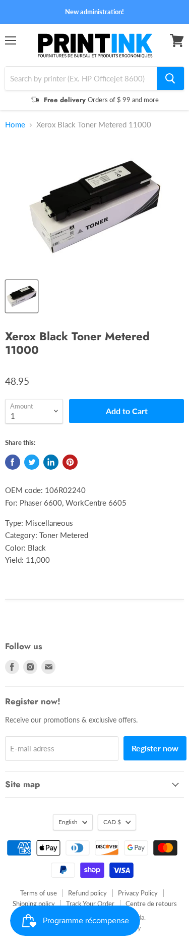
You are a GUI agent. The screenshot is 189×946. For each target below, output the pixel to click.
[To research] (170, 78)
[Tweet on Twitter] (31, 462)
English (68, 822)
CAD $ (112, 822)
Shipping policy (34, 903)
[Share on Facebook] (12, 462)
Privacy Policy (138, 893)
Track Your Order (90, 903)
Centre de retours (151, 903)
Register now (155, 748)
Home (15, 124)
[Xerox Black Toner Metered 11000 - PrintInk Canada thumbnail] (22, 296)
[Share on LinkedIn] (50, 462)
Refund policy (87, 893)
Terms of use (38, 893)
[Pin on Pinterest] (70, 462)
